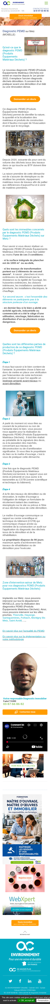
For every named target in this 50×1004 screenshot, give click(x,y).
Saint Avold (15, 620)
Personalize (43, 1000)
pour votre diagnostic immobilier (25, 16)
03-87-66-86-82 (42, 11)
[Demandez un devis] (25, 330)
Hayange (30, 615)
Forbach (25, 617)
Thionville (18, 615)
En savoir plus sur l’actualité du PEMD (23, 631)
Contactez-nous (27, 712)
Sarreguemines (11, 617)
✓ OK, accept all (26, 1000)
